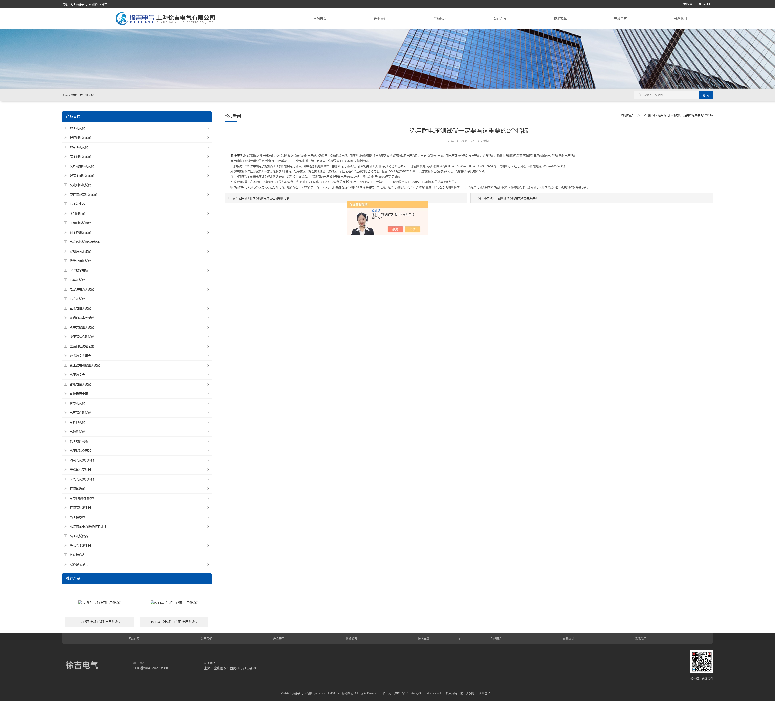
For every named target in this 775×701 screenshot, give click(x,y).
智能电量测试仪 (80, 384)
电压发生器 (77, 204)
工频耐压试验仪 (80, 223)
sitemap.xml (434, 693)
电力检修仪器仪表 (82, 498)
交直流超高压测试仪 (83, 194)
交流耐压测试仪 (80, 185)
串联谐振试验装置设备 (85, 242)
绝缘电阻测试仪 (80, 261)
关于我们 (380, 18)
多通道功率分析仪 (82, 318)
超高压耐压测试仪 (82, 175)
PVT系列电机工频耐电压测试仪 (99, 621)
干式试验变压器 (80, 469)
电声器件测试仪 (80, 412)
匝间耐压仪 (77, 213)
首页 (637, 115)
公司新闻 (500, 18)
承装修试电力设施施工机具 (88, 526)
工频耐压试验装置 (82, 346)
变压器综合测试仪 (82, 336)
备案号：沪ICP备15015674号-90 (402, 693)
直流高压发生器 (80, 507)
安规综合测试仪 (80, 251)
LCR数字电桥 (79, 270)
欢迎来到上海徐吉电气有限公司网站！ (86, 4)
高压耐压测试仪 (80, 156)
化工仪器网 (467, 693)
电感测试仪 (77, 299)
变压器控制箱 (79, 441)
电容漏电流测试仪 (82, 289)
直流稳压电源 (79, 393)
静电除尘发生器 (80, 545)
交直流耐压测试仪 (82, 166)
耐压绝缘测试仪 (80, 232)
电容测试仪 (77, 280)
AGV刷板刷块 (79, 564)
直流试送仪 (77, 488)
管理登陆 (484, 693)
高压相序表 (77, 517)
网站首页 (319, 18)
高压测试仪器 (79, 536)
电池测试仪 (77, 431)
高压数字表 (77, 374)
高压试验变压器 (80, 450)
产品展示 (440, 18)
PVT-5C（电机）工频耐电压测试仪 (174, 621)
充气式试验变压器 (82, 479)
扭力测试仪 (77, 403)
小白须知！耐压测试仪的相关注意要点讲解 (511, 198)
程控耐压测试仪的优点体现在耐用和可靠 (263, 198)
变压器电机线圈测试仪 (85, 365)
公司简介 (686, 4)
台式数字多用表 (80, 355)
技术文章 (560, 18)
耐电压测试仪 (79, 147)
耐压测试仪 (77, 128)
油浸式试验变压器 (82, 460)
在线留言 (620, 18)
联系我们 (704, 4)
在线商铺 (568, 638)
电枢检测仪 (77, 422)
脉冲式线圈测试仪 (82, 327)
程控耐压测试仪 (80, 137)
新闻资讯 (351, 638)
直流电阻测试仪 (80, 308)
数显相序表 (77, 555)
